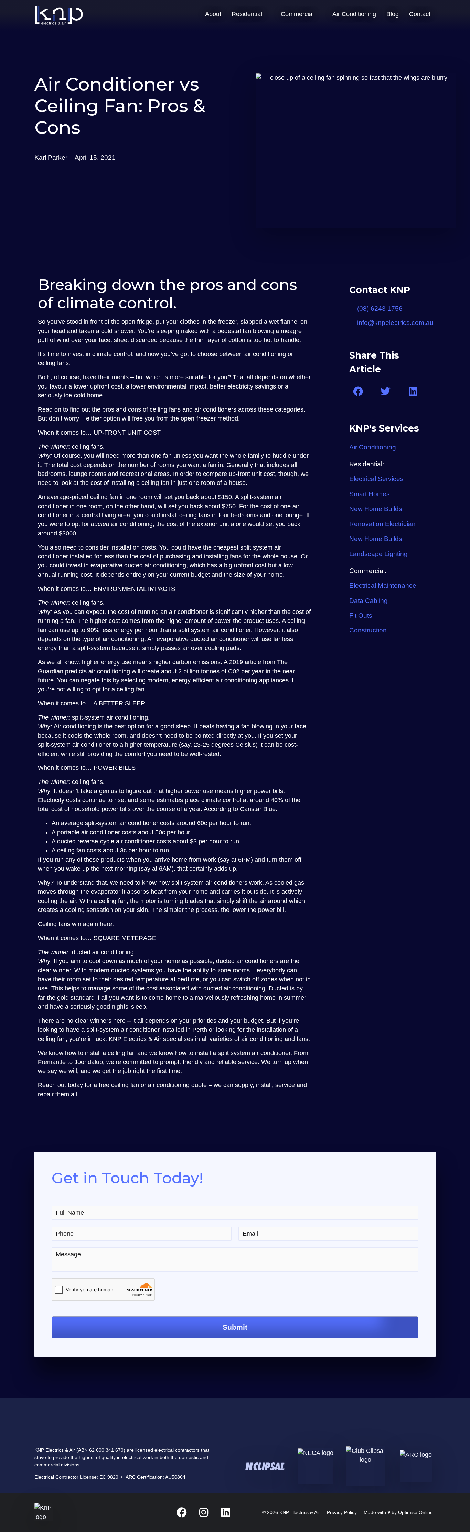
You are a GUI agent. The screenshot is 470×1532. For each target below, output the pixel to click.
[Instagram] (203, 1512)
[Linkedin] (225, 1512)
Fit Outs (360, 615)
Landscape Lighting (378, 553)
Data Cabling (368, 600)
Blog (392, 14)
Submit (235, 1327)
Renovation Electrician (382, 524)
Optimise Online (415, 1512)
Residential (247, 14)
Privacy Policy (342, 1512)
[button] (358, 392)
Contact (419, 14)
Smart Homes (369, 494)
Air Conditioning (354, 14)
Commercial (297, 14)
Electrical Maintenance (382, 585)
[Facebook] (181, 1512)
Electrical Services (376, 478)
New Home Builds (375, 508)
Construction (368, 630)
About (213, 14)
